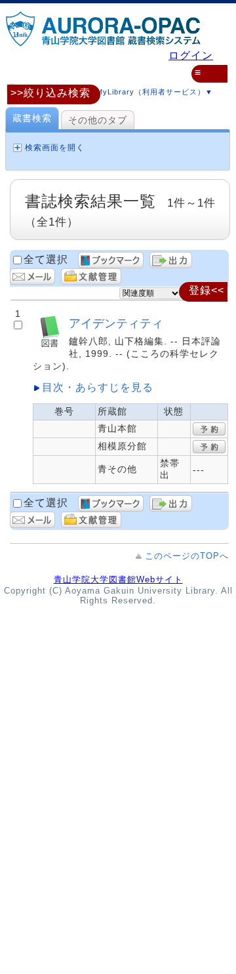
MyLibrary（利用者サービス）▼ (153, 92)
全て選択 (46, 259)
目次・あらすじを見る (97, 387)
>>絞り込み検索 (50, 92)
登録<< (206, 290)
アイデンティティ (116, 323)
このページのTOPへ (187, 556)
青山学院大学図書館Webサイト (118, 579)
